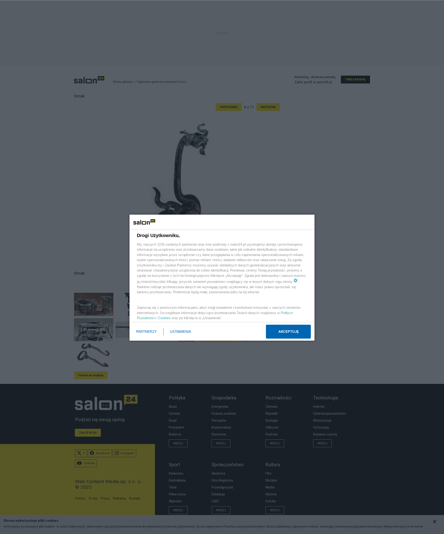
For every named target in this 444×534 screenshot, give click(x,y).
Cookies (164, 318)
